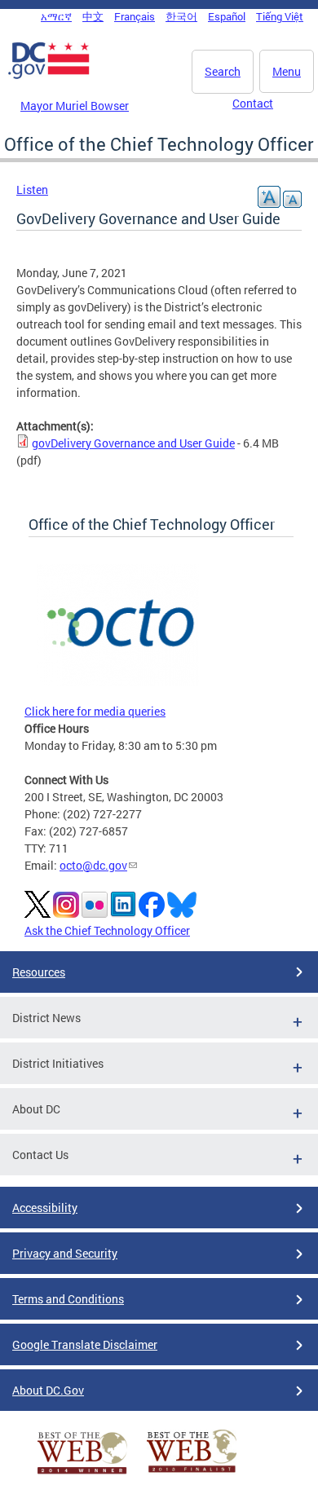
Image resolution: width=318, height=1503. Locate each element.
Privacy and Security (64, 1253)
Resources (38, 972)
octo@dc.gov (93, 865)
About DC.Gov (48, 1390)
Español (226, 16)
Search (223, 71)
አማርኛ (56, 16)
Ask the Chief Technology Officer (107, 930)
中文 (93, 16)
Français (134, 16)
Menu (286, 71)
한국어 (181, 16)
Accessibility (44, 1207)
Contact (252, 103)
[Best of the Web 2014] (82, 1474)
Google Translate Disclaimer (84, 1344)
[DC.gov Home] (49, 75)
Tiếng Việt (279, 16)
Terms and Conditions (68, 1299)
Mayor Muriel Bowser (74, 105)
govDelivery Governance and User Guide (133, 443)
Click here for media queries (95, 711)
